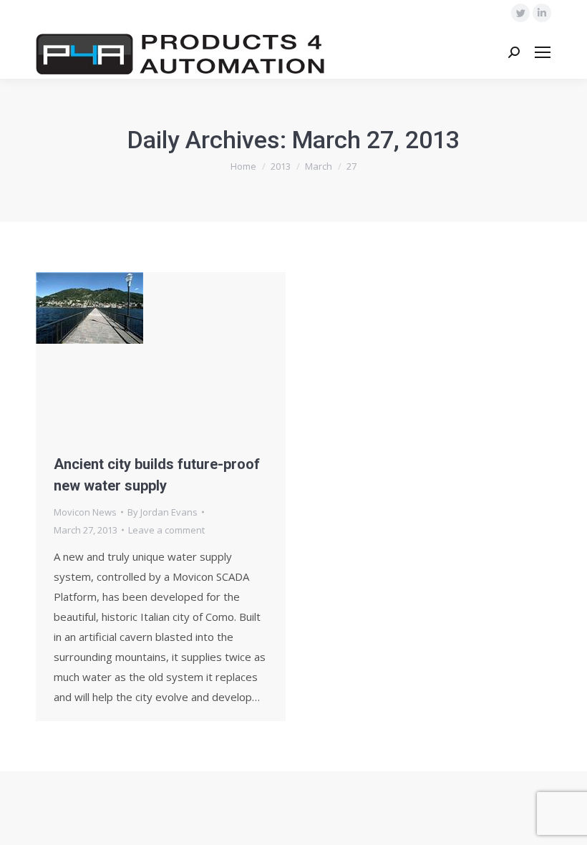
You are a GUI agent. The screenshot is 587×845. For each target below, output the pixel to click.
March (318, 166)
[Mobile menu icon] (542, 52)
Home (243, 166)
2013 (281, 166)
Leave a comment (166, 529)
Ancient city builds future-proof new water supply (157, 474)
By (162, 512)
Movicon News (85, 512)
